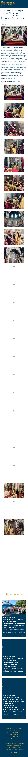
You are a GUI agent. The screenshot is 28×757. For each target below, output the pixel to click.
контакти (14, 313)
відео (14, 302)
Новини (19, 693)
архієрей (14, 289)
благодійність (14, 306)
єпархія (14, 293)
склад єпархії (14, 310)
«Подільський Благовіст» (14, 297)
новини (14, 285)
